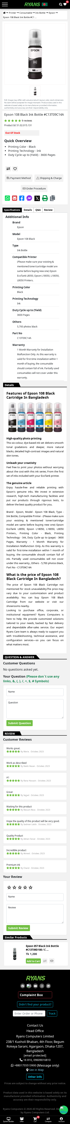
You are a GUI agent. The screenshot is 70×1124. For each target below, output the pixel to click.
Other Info (35, 1077)
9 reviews (27, 120)
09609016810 (42, 1060)
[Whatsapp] (7, 198)
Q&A (38, 210)
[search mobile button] (60, 4)
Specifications (12, 210)
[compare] (8, 169)
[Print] (45, 198)
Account (62, 1121)
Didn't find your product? (35, 1004)
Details (28, 210)
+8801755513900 (25, 1065)
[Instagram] (41, 985)
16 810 (27, 1060)
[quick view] (51, 960)
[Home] (4, 13)
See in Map (36, 1069)
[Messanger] (29, 198)
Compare (48, 1121)
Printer (12, 12)
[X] (37, 198)
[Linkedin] (48, 985)
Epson (52, 12)
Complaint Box (31, 995)
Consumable (25, 12)
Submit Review (18, 928)
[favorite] (15, 169)
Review (48, 210)
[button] (52, 198)
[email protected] (35, 1055)
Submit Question (19, 723)
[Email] (14, 198)
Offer (22, 1121)
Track (52, 1013)
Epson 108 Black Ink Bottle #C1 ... (20, 17)
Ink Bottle (40, 12)
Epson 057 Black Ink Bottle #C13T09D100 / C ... (42, 948)
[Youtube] (35, 985)
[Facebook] (21, 198)
